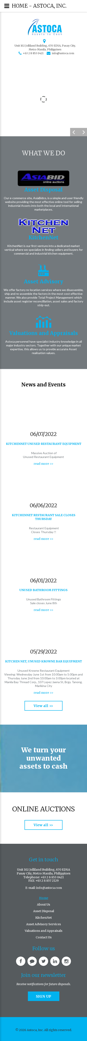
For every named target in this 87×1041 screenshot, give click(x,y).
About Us (43, 904)
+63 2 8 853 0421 (33, 53)
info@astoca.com (63, 53)
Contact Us (44, 937)
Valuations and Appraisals (43, 333)
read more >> (43, 464)
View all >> (43, 706)
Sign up (43, 996)
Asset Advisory (43, 281)
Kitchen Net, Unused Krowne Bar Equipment (43, 661)
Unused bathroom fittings (43, 590)
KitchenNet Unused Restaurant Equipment (43, 444)
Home (43, 898)
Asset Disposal (43, 189)
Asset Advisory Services (43, 924)
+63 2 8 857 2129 (47, 880)
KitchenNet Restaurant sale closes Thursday (43, 517)
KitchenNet (43, 237)
